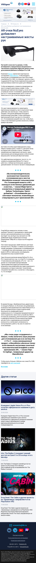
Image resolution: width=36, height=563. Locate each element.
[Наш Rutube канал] (28, 4)
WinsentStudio (24, 547)
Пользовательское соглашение (18, 538)
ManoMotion (14, 75)
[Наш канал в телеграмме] (22, 4)
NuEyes (10, 74)
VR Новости (15, 24)
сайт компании (15, 363)
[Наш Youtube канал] (25, 4)
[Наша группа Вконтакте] (19, 4)
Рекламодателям (18, 535)
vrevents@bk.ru (20, 525)
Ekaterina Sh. (23, 544)
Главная (3, 24)
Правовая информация (18, 540)
